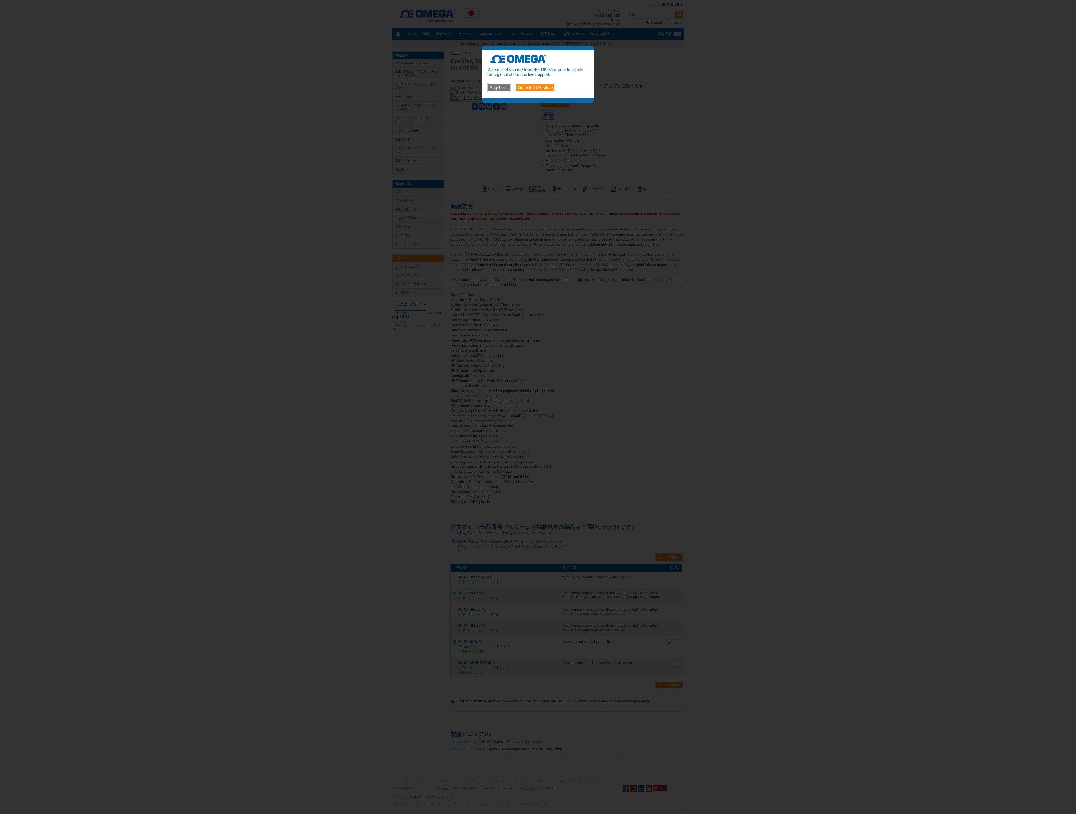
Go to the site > (535, 87)
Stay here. (499, 87)
